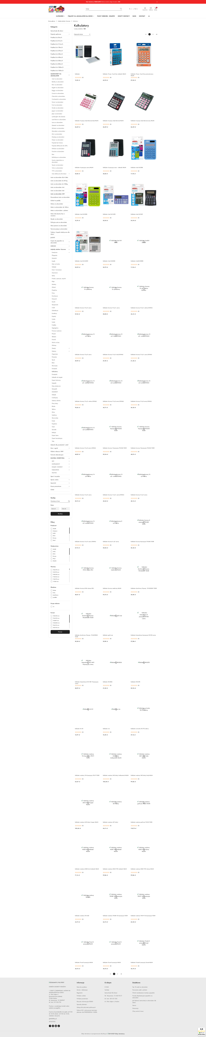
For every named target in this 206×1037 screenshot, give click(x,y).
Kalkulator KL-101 (79, 728)
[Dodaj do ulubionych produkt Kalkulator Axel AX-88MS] (127, 226)
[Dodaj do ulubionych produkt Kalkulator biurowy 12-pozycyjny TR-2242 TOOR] (127, 413)
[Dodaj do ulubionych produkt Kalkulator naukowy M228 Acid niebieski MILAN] (99, 834)
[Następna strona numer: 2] (156, 34)
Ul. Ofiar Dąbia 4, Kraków (112, 1001)
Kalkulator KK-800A (107, 682)
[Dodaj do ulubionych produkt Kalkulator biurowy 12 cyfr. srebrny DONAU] (99, 366)
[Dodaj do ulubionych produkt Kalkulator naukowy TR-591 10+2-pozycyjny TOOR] (155, 881)
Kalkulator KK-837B (135, 682)
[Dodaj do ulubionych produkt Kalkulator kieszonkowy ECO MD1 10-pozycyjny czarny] (99, 647)
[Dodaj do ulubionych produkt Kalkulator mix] (127, 694)
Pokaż (60, 632)
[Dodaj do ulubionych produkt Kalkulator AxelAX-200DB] (155, 226)
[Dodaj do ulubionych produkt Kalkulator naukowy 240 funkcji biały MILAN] (155, 740)
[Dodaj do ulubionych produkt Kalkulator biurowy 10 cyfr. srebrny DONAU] (155, 273)
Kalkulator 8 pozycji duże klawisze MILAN (113, 121)
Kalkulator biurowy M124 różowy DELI (84, 588)
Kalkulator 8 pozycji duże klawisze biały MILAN (86, 121)
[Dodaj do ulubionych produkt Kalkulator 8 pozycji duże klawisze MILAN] (127, 86)
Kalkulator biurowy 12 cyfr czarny (83, 354)
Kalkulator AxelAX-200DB (137, 261)
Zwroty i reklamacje (82, 990)
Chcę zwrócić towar (137, 1011)
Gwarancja (135, 1008)
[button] (149, 16)
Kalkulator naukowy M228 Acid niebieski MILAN (87, 869)
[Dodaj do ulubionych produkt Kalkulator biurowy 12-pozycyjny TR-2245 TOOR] (155, 413)
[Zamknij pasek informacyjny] (157, 2)
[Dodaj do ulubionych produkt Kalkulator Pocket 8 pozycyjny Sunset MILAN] (155, 927)
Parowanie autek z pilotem (139, 990)
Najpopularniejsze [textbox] (78, 34)
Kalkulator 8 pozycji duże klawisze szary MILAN (142, 121)
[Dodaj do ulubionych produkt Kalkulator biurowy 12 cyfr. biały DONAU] (127, 319)
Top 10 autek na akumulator (140, 987)
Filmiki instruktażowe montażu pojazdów (143, 993)
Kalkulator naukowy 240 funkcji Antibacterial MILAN (116, 775)
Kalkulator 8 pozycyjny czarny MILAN (84, 167)
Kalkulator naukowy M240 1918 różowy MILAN (142, 869)
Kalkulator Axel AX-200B (137, 167)
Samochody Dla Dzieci (111, 993)
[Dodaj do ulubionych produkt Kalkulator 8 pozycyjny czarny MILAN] (99, 132)
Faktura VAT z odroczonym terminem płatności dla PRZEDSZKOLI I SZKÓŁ (87, 1011)
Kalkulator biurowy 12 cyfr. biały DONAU (113, 354)
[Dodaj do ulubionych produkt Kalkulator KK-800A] (127, 647)
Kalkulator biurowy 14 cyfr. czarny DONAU (113, 495)
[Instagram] (53, 1026)
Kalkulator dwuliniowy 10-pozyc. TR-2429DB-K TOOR (86, 636)
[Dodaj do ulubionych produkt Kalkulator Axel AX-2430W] (99, 226)
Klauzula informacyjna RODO (85, 1001)
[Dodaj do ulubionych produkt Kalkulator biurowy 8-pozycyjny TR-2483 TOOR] (155, 506)
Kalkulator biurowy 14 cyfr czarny (83, 495)
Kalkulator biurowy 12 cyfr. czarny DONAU (141, 354)
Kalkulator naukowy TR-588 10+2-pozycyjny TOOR (115, 915)
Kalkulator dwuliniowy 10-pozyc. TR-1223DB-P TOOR (144, 588)
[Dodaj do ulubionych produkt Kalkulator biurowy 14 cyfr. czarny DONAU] (127, 460)
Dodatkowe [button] (136, 982)
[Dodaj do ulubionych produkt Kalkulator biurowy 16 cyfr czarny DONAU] (99, 506)
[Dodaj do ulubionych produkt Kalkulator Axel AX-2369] (155, 179)
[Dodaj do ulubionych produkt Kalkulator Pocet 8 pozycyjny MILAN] (99, 927)
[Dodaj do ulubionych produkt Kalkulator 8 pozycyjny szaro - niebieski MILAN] (127, 132)
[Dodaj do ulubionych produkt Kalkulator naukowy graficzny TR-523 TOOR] (155, 787)
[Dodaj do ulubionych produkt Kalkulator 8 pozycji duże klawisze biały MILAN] (99, 86)
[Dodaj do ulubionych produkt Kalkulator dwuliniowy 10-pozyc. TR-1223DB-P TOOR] (155, 553)
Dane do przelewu (82, 987)
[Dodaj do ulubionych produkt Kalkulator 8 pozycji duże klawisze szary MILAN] (155, 86)
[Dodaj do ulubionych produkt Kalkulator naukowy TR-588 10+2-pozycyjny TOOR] (127, 881)
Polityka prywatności (82, 999)
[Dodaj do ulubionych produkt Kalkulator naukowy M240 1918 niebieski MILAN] (127, 834)
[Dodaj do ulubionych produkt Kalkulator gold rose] (127, 600)
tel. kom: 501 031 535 (111, 999)
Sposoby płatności (82, 1004)
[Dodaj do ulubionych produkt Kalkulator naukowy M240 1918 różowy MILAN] (155, 834)
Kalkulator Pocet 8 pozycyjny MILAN (84, 962)
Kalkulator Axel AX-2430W (81, 261)
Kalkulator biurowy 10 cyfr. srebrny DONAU (141, 308)
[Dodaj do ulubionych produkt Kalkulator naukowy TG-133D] (99, 881)
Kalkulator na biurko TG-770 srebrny (140, 728)
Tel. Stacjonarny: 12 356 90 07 (113, 996)
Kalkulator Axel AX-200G (81, 214)
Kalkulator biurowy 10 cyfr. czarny (111, 308)
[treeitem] (60, 31)
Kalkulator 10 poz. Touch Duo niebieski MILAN (114, 74)
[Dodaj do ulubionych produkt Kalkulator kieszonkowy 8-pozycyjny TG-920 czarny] (155, 600)
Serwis (134, 1005)
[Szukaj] (69, 501)
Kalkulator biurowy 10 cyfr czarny (83, 308)
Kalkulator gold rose (108, 635)
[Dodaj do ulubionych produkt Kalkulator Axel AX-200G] (99, 179)
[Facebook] (50, 1026)
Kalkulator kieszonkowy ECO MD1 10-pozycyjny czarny (86, 682)
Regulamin (79, 993)
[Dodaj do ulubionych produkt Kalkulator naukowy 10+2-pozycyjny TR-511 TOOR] (99, 740)
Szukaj (60, 514)
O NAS (107, 987)
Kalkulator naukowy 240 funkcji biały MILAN (142, 775)
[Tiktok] (59, 1026)
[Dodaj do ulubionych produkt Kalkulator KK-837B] (155, 647)
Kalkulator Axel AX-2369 (137, 214)
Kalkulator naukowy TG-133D (82, 915)
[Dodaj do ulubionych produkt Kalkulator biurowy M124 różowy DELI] (99, 553)
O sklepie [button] (108, 982)
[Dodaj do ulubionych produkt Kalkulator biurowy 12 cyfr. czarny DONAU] (155, 319)
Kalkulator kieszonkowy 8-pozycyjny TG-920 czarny (143, 635)
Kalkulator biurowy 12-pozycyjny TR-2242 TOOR (115, 448)
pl (129, 9)
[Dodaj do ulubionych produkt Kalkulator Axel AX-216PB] (127, 179)
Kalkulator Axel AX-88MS (109, 261)
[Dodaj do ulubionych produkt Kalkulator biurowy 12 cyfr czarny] (99, 319)
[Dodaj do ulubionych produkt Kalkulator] (99, 39)
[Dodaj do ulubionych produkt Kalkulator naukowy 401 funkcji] (127, 787)
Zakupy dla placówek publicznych (86, 1007)
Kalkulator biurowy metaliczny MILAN (112, 588)
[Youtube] (56, 1026)
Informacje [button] (80, 982)
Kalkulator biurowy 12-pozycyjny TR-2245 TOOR (142, 448)
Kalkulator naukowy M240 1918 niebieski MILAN (115, 869)
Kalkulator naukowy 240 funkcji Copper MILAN (86, 822)
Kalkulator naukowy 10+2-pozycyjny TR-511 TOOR (87, 775)
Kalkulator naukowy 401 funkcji (110, 822)
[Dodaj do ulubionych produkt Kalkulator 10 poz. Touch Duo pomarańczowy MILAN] (155, 39)
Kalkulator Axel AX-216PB (109, 214)
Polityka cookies (81, 996)
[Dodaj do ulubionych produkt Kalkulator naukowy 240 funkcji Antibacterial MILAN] (127, 740)
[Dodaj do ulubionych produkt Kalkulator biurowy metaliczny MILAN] (127, 553)
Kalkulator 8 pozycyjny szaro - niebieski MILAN (114, 167)
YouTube (107, 990)
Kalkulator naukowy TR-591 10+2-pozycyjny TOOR (143, 915)
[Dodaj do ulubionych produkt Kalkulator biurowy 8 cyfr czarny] (127, 506)
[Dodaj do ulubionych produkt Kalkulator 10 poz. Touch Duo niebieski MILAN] (127, 39)
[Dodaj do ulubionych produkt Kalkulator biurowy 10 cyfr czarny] (99, 273)
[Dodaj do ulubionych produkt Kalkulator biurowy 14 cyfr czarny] (99, 460)
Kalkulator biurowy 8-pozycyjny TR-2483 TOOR (142, 541)
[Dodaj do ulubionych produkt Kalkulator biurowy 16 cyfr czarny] (155, 460)
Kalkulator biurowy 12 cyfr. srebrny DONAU (86, 401)
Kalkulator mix (106, 728)
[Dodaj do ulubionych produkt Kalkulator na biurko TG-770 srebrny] (155, 694)
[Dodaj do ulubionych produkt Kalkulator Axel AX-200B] (155, 132)
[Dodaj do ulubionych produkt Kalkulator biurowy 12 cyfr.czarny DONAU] (127, 366)
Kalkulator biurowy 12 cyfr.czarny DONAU (113, 401)
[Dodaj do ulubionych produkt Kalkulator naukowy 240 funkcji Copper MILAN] (99, 787)
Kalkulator (77, 74)
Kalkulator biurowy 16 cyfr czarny (139, 495)
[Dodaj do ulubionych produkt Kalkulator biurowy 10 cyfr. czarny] (127, 273)
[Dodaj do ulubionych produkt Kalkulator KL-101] (99, 694)
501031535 (52, 1021)
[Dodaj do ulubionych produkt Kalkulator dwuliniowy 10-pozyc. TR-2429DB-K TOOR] (99, 600)
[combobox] (82, 34)
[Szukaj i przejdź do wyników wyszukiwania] (121, 9)
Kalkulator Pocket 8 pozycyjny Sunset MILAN (142, 962)
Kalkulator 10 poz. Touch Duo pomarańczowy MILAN (142, 74)
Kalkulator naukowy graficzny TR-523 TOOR (141, 822)
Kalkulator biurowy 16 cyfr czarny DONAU (85, 541)
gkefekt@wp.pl (53, 1019)
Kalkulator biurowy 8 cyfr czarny (111, 541)
